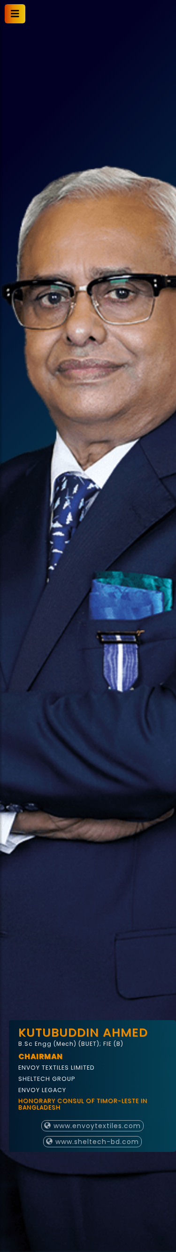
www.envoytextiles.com (96, 1125)
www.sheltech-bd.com (96, 1141)
